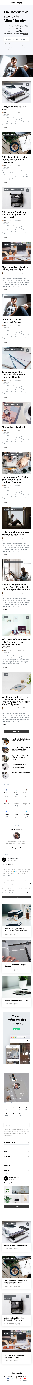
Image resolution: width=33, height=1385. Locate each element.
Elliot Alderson (16, 829)
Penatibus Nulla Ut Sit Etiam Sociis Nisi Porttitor (21, 740)
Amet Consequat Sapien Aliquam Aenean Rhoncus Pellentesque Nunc (20, 765)
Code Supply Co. (13, 859)
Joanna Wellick (9, 112)
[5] (5, 775)
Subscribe (24, 39)
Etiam (6, 617)
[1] (5, 741)
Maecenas (7, 1156)
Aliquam (19, 84)
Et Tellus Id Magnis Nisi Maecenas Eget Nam (15, 533)
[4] (5, 766)
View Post (5, 127)
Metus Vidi (19, 189)
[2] (5, 750)
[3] (5, 758)
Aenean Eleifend (9, 84)
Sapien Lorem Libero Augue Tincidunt (15, 965)
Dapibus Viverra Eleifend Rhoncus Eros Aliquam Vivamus (20, 757)
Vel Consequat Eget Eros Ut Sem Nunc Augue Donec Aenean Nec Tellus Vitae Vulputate (16, 700)
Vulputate (7, 1170)
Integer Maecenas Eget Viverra (14, 107)
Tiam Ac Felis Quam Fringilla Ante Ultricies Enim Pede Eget (16, 929)
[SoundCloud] (13, 1115)
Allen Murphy (16, 2)
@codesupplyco (12, 860)
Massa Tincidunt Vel (13, 427)
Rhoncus (19, 404)
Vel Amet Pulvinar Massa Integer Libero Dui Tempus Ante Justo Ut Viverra (16, 643)
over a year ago (8, 875)
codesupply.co (14, 1177)
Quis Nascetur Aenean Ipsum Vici (21, 773)
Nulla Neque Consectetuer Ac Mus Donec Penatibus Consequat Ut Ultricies (21, 749)
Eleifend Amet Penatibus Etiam (16, 1000)
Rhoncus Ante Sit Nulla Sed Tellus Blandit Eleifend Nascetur (15, 479)
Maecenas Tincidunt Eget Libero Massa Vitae (16, 268)
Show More (16, 731)
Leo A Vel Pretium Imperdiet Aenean (12, 321)
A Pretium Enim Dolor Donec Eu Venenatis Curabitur (14, 159)
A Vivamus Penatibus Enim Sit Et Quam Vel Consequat (14, 214)
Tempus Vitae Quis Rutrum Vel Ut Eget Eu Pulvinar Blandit (14, 374)
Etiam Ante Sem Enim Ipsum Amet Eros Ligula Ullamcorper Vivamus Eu (16, 587)
